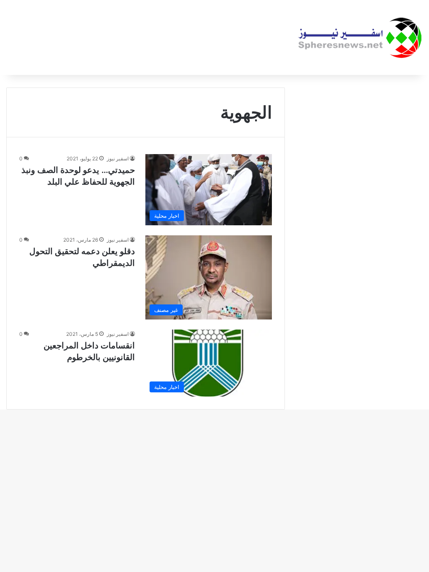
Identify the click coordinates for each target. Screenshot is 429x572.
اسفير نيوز (118, 158)
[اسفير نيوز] (360, 37)
